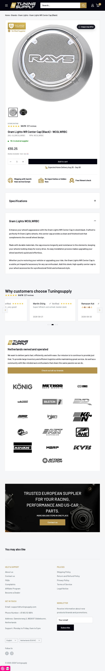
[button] (99, 310)
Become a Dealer (12, 592)
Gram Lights (23, 15)
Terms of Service (64, 584)
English (9, 640)
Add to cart (63, 161)
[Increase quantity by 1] (23, 161)
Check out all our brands (52, 370)
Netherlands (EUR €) (28, 640)
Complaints (10, 584)
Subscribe (65, 627)
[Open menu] (6, 5)
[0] (97, 5)
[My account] (92, 5)
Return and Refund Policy (68, 576)
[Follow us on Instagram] (12, 653)
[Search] (83, 5)
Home (7, 15)
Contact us (52, 522)
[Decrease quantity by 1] (10, 161)
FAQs (7, 580)
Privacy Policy (63, 580)
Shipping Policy (64, 572)
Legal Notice (62, 588)
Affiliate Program (12, 588)
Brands (14, 15)
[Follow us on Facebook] (7, 653)
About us (9, 572)
